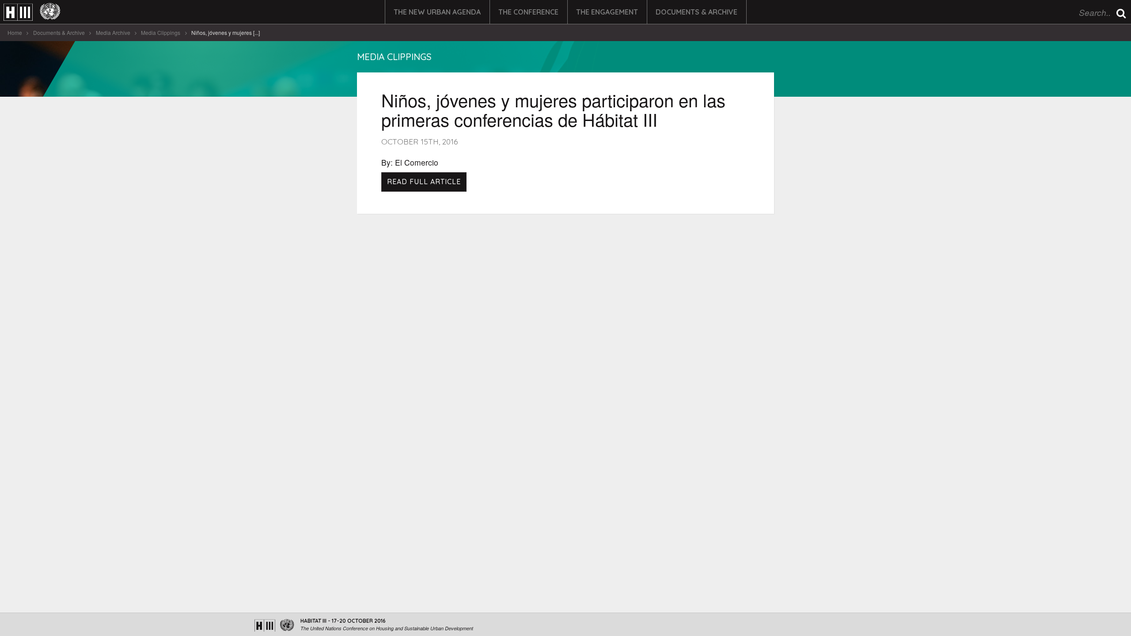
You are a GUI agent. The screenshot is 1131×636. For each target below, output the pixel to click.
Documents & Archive (696, 12)
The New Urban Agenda (437, 12)
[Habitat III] (32, 12)
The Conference (528, 12)
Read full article (424, 181)
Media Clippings (160, 32)
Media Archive (113, 32)
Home (15, 32)
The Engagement (607, 12)
